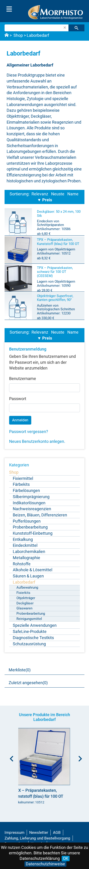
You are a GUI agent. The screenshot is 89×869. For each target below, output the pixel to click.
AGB (57, 832)
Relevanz (39, 193)
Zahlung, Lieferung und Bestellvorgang (37, 838)
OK (65, 858)
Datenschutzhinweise (45, 863)
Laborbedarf (38, 35)
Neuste (57, 193)
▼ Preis (44, 199)
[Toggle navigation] (9, 9)
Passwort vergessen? (28, 431)
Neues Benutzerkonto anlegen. (37, 441)
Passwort (17, 398)
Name (73, 193)
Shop (18, 35)
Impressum (14, 832)
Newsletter (38, 832)
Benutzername (22, 378)
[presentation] (10, 757)
